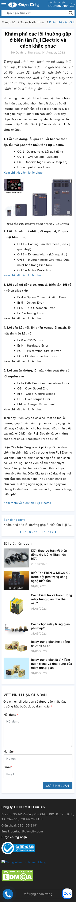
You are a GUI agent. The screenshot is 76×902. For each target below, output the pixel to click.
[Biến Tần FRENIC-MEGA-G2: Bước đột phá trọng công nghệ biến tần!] (16, 580)
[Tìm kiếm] (70, 13)
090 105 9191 (58, 4)
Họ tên (9, 751)
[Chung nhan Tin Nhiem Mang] (23, 862)
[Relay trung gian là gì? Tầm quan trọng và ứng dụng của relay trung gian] (16, 668)
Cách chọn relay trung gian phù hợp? (50, 626)
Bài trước (30, 531)
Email (8, 767)
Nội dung (11, 714)
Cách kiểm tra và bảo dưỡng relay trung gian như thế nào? (51, 599)
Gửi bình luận (57, 785)
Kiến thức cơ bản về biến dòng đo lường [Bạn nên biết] (49, 554)
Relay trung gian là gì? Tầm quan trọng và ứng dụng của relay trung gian (51, 663)
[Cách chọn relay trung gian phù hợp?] (16, 629)
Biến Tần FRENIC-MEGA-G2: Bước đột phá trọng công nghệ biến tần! (51, 577)
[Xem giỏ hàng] (72, 4)
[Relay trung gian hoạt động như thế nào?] (16, 647)
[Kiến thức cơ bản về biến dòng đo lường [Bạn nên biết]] (16, 558)
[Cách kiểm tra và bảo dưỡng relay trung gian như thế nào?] (16, 606)
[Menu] (3, 4)
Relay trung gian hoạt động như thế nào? (50, 643)
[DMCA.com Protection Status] (17, 875)
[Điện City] (23, 4)
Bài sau (47, 531)
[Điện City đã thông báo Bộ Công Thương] (18, 848)
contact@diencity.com (27, 831)
